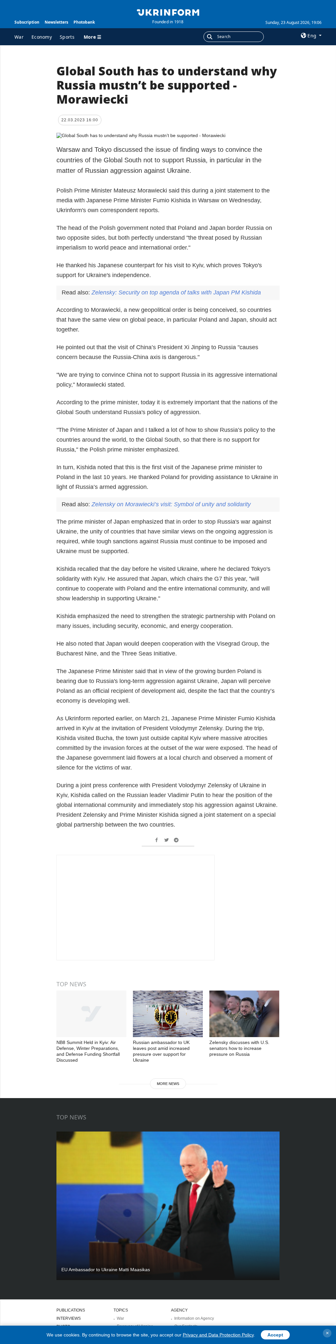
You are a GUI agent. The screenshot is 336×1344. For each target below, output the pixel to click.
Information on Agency (194, 1318)
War (19, 37)
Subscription (26, 22)
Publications (70, 1310)
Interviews (68, 1318)
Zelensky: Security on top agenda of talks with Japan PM (176, 292)
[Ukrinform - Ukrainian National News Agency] (168, 11)
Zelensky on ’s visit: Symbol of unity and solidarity (171, 504)
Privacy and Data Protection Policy (218, 1334)
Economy (42, 37)
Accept (275, 1334)
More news (168, 1084)
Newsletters (56, 22)
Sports (67, 37)
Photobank (84, 22)
